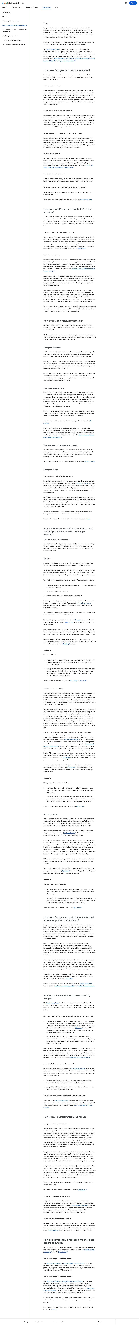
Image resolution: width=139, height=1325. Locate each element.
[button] (126, 3)
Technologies (46, 7)
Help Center (81, 1189)
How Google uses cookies (10, 21)
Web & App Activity (69, 833)
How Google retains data (78, 1068)
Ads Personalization (53, 1263)
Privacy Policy (17, 7)
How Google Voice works (10, 36)
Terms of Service (32, 7)
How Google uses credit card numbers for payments (14, 31)
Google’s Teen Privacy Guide (66, 61)
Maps (86, 483)
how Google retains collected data (64, 986)
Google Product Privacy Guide (11, 40)
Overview (5, 7)
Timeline (77, 620)
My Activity (68, 622)
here (88, 519)
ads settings (66, 757)
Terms (49, 1322)
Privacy (44, 1322)
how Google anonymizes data (86, 986)
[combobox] (106, 1322)
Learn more (81, 248)
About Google (35, 1322)
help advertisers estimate (79, 1205)
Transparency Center (59, 1322)
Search (79, 483)
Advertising (6, 17)
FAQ (56, 7)
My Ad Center (62, 1252)
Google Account (89, 461)
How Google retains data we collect (13, 44)
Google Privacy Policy (52, 49)
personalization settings (71, 739)
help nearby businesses (84, 603)
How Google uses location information (14, 25)
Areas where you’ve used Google (73, 1263)
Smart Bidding (53, 1230)
